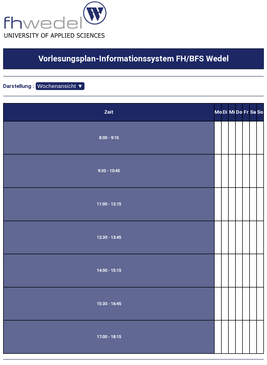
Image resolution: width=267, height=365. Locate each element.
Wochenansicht (60, 86)
